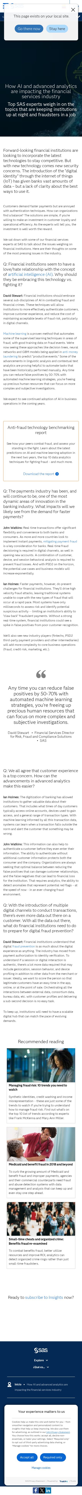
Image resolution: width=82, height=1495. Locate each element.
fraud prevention (23, 946)
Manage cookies (41, 1468)
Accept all (27, 1457)
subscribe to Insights (44, 1297)
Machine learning (14, 333)
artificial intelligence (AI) (30, 274)
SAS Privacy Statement (58, 1432)
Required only (52, 1457)
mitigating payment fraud (60, 541)
